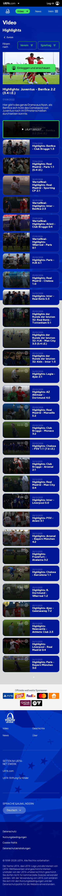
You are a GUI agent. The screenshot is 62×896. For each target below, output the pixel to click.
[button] (22, 11)
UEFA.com (8, 770)
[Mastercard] (42, 696)
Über (35, 735)
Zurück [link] (10, 37)
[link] (38, 11)
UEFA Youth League (8, 11)
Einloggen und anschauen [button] (33, 68)
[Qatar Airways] (25, 703)
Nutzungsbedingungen (15, 837)
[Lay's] (19, 696)
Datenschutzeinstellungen (16, 848)
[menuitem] (23, 11)
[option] (31, 129)
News (6, 735)
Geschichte (38, 728)
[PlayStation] (8, 696)
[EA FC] (36, 703)
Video (5, 728)
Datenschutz (9, 831)
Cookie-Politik (10, 842)
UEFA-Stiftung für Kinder (16, 777)
